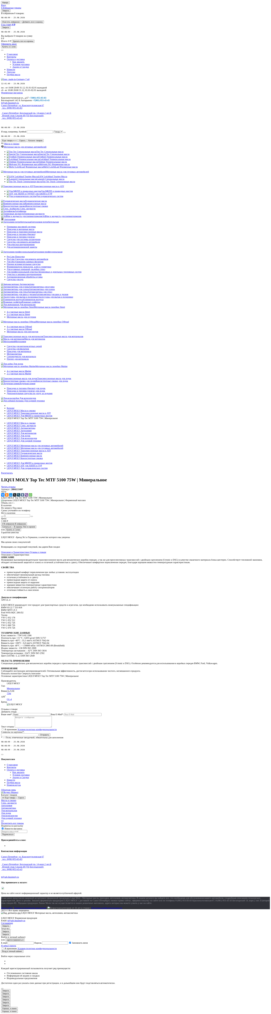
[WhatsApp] (30, 495)
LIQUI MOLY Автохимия (19, 430)
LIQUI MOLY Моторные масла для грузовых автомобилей (35, 448)
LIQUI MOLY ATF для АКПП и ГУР (24, 465)
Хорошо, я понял (9, 1008)
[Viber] (26, 495)
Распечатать (7, 473)
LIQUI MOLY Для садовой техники (24, 441)
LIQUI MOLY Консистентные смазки (25, 458)
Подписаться (7, 834)
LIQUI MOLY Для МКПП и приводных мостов (29, 463)
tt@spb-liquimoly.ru (16, 920)
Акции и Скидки (20, 67)
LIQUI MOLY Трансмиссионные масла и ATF (29, 450)
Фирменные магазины (12, 93)
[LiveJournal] (18, 495)
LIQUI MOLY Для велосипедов (22, 438)
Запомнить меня (80, 943)
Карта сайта (7, 908)
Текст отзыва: (7, 726)
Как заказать (18, 62)
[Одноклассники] (6, 495)
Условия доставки (21, 64)
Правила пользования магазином (30, 908)
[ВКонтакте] (3, 495)
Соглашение (7, 923)
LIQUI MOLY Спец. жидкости (21, 425)
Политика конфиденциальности (106, 908)
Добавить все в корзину (32, 22)
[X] (14, 495)
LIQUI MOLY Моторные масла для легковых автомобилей (35, 445)
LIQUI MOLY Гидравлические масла (24, 453)
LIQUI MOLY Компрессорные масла (24, 456)
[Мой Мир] (10, 495)
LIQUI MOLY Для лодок (18, 436)
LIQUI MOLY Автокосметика (21, 428)
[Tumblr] (22, 495)
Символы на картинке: (12, 732)
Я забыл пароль (8, 945)
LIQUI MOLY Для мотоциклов (21, 433)
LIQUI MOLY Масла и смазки (21, 423)
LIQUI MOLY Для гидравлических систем (27, 468)
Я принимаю (31, 729)
